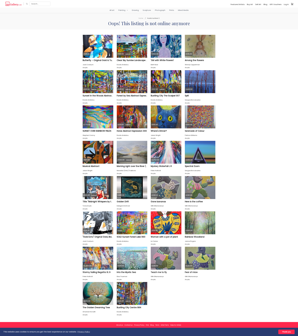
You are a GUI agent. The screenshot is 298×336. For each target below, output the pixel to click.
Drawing (135, 10)
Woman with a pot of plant (164, 236)
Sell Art (258, 4)
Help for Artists (175, 325)
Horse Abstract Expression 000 (132, 131)
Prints (171, 10)
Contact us (128, 325)
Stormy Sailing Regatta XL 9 (96, 272)
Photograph (160, 10)
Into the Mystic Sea (126, 272)
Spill (187, 95)
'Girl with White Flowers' (162, 60)
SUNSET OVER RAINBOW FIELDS (97, 131)
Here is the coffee (194, 201)
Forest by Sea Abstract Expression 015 (135, 95)
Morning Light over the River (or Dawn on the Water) (143, 166)
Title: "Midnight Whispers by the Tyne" (101, 201)
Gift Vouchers (275, 4)
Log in (286, 4)
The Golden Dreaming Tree (96, 307)
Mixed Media (183, 10)
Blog (265, 4)
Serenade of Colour (194, 131)
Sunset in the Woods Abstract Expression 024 (105, 95)
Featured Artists (238, 4)
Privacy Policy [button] (83, 331)
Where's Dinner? (159, 131)
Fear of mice (191, 272)
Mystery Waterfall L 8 (161, 166)
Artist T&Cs (165, 325)
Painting (122, 10)
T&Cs (157, 325)
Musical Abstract (91, 166)
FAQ (147, 325)
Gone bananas (158, 201)
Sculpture (147, 10)
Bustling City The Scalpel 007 (165, 95)
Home (141, 18)
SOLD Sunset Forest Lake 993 (131, 236)
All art (112, 10)
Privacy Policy (139, 325)
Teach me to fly (159, 272)
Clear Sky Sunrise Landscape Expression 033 (139, 60)
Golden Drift (123, 201)
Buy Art (250, 4)
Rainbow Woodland (194, 236)
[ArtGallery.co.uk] (13, 4)
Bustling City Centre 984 (129, 307)
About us (119, 325)
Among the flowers (194, 60)
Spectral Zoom (192, 166)
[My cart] (292, 4)
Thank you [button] (286, 332)
